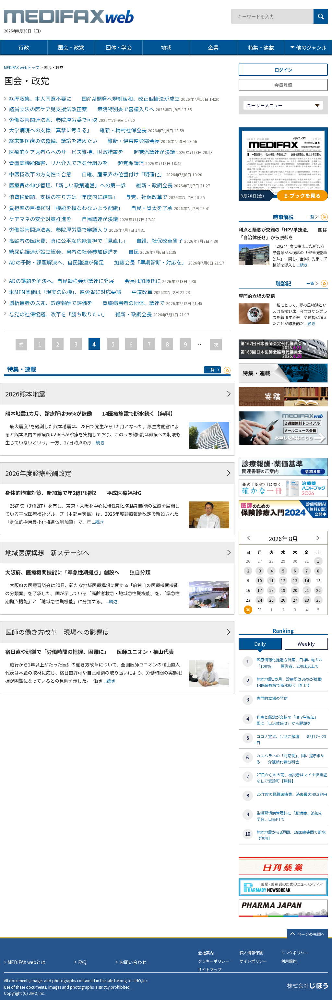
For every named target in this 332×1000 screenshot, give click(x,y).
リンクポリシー (294, 952)
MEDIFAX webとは (26, 962)
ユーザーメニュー (265, 105)
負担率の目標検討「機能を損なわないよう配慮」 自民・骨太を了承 (90, 208)
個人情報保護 (251, 952)
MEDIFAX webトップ (21, 67)
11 (271, 580)
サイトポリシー (253, 961)
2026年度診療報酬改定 (38, 473)
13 (295, 580)
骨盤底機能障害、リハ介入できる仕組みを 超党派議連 (76, 163)
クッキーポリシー (213, 961)
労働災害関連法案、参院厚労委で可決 (53, 120)
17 (259, 590)
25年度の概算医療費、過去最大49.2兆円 (291, 794)
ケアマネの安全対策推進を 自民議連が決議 (63, 219)
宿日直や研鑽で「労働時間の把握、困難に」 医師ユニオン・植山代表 (89, 651)
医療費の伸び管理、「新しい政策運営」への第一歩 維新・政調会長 (90, 185)
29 (318, 600)
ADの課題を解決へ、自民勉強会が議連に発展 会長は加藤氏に (85, 281)
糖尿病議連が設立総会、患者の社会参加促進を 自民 (74, 251)
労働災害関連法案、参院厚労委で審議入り (58, 229)
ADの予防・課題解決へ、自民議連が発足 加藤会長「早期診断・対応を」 (98, 262)
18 (271, 590)
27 (295, 600)
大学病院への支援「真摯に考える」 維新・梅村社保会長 (78, 130)
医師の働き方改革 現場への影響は (57, 632)
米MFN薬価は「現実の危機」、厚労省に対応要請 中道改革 (80, 292)
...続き (98, 442)
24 (259, 600)
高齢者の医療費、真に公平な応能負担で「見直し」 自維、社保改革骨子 (96, 240)
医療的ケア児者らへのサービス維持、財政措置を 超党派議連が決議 (92, 152)
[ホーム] (69, 19)
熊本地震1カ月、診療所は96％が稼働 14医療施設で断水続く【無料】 (90, 413)
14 (306, 580)
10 (259, 580)
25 (271, 600)
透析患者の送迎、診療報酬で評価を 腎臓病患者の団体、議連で (87, 303)
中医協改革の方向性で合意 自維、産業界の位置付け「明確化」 (87, 174)
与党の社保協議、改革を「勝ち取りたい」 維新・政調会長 (80, 314)
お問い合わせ (133, 962)
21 (306, 590)
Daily (260, 643)
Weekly (306, 643)
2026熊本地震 (25, 393)
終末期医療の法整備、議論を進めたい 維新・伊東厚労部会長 (84, 141)
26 (283, 600)
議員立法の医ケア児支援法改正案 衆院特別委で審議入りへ (81, 109)
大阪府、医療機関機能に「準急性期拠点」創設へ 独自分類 (77, 572)
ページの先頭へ (311, 934)
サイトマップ (209, 969)
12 (283, 580)
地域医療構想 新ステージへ (47, 552)
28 (306, 600)
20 (295, 590)
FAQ (82, 962)
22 (318, 590)
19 (283, 590)
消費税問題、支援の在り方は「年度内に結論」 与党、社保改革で (88, 197)
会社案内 (206, 952)
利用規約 (289, 961)
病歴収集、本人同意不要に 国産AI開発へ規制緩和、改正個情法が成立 (94, 98)
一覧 (210, 369)
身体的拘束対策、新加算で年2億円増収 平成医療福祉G (73, 493)
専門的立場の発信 (257, 296)
